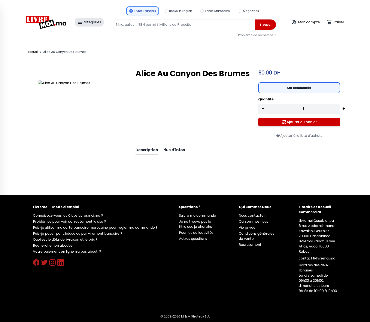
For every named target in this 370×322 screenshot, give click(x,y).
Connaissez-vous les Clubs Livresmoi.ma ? (68, 215)
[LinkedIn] (60, 262)
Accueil (32, 52)
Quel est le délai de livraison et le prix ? (65, 239)
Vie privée (247, 227)
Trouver (266, 24)
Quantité (266, 99)
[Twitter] (44, 262)
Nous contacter (252, 215)
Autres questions (193, 238)
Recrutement (250, 244)
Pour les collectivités (196, 232)
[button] (81, 122)
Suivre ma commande (197, 215)
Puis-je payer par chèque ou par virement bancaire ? (77, 233)
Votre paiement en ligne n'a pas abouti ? (67, 251)
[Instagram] (52, 262)
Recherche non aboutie (53, 245)
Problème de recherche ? (257, 35)
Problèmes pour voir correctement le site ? (69, 221)
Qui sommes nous (253, 221)
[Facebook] (36, 262)
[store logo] (46, 22)
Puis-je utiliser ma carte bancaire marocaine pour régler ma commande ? (95, 227)
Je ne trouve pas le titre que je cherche (195, 224)
